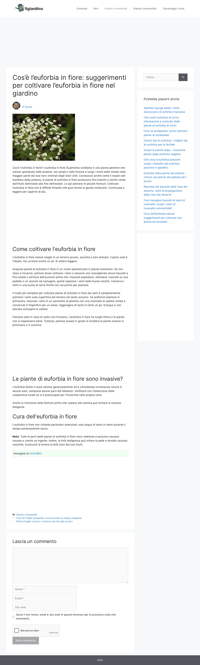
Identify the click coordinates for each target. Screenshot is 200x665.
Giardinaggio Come (173, 8)
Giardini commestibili (145, 8)
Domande (82, 8)
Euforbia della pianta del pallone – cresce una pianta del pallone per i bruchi (165, 177)
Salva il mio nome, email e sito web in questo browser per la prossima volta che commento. (66, 616)
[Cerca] (183, 77)
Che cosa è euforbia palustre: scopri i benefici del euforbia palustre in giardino (162, 163)
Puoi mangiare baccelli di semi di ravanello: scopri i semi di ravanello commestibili (164, 204)
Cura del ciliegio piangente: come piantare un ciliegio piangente (49, 518)
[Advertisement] (100, 41)
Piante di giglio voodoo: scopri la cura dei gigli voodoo (44, 521)
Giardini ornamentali (116, 8)
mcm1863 (36, 453)
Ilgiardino (34, 8)
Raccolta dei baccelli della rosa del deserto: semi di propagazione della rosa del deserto (165, 190)
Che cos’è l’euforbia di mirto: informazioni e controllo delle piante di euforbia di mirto (162, 121)
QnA (96, 8)
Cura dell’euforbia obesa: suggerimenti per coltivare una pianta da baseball (163, 217)
